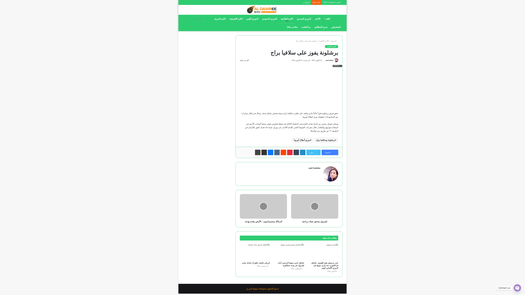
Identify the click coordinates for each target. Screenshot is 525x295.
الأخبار (317, 19)
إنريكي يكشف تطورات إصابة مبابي (256, 263)
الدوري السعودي (269, 19)
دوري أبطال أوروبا (302, 140)
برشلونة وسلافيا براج (325, 140)
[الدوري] (262, 10)
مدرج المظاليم (321, 27)
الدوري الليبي (252, 19)
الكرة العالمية (287, 19)
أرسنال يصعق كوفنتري (301, 2)
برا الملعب (306, 27)
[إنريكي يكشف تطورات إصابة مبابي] (255, 251)
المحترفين (336, 27)
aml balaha (329, 60)
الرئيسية (333, 41)
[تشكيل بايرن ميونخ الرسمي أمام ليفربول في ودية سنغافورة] (289, 251)
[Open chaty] (517, 288)
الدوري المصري (304, 19)
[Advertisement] (289, 91)
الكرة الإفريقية (236, 19)
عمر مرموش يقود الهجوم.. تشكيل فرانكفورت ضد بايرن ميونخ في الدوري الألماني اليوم (324, 265)
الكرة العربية (220, 19)
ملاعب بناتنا (292, 27)
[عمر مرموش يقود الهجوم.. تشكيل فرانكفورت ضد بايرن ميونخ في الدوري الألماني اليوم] (323, 251)
